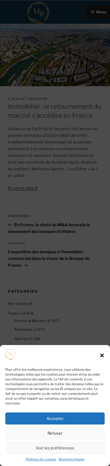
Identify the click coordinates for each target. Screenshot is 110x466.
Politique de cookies (41, 459)
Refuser (55, 433)
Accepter (55, 418)
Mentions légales (71, 459)
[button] (102, 355)
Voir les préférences (55, 448)
